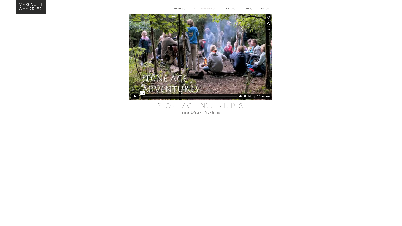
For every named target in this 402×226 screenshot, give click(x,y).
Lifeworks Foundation (205, 112)
